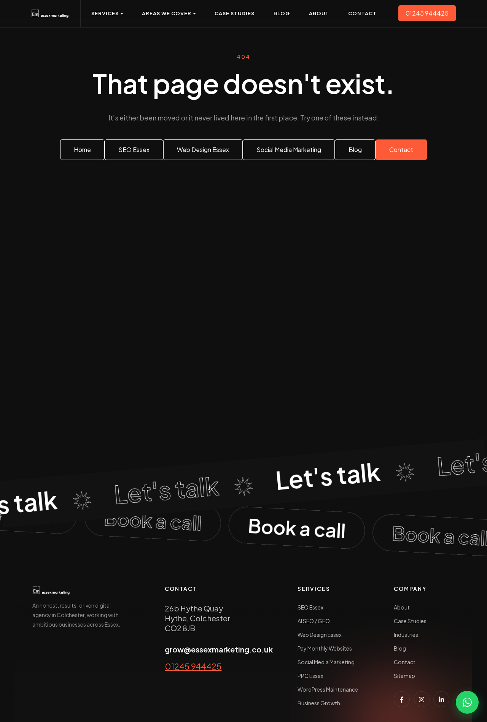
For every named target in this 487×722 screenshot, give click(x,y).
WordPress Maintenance (328, 689)
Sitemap (404, 675)
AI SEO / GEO (314, 621)
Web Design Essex (320, 634)
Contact (404, 662)
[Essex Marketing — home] (50, 13)
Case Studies (410, 621)
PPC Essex (310, 675)
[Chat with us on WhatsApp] (467, 702)
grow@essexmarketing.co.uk (219, 649)
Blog (400, 648)
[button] (107, 13)
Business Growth (319, 703)
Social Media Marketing (326, 662)
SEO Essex (310, 607)
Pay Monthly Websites (325, 648)
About (402, 607)
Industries (406, 634)
